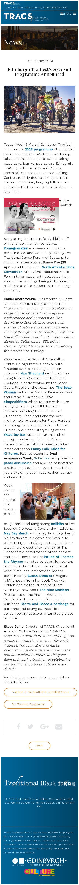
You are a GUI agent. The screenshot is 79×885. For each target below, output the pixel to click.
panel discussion (18, 463)
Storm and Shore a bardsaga (44, 604)
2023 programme (39, 149)
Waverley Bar (14, 434)
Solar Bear (42, 458)
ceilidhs (57, 524)
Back (39, 745)
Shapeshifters (15, 402)
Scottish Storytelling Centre (23, 7)
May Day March (16, 533)
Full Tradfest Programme (28, 704)
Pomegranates (16, 248)
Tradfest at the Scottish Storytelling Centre (40, 692)
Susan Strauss (40, 576)
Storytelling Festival (55, 7)
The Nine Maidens (54, 590)
